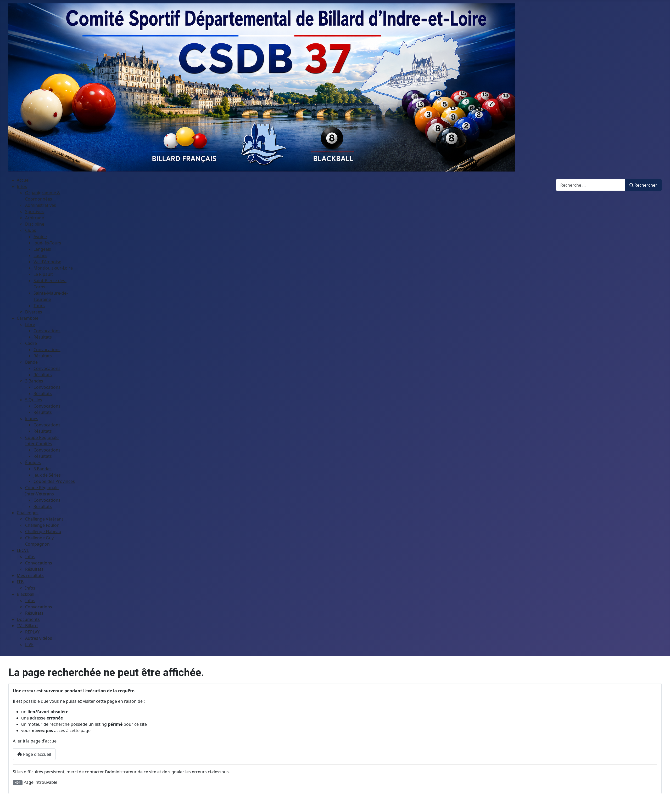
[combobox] (590, 185)
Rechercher (645, 185)
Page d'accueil (36, 754)
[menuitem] (24, 180)
